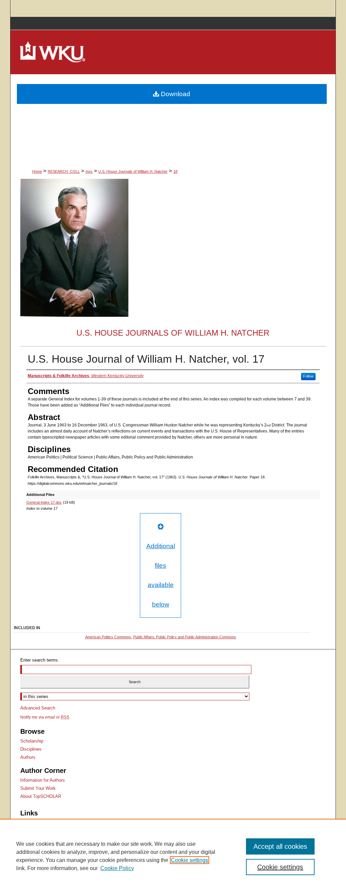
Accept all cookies (280, 846)
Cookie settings (189, 860)
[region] (173, 856)
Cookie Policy (117, 868)
